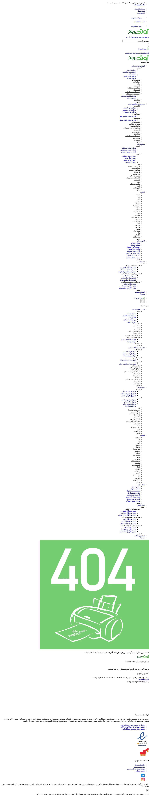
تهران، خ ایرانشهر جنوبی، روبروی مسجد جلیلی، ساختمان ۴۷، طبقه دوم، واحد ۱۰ (120, 677)
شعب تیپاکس (140, 771)
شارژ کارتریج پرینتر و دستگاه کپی (133, 725)
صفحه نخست (140, 9)
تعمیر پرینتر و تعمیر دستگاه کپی (133, 729)
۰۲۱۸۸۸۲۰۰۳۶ (139, 5)
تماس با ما (141, 13)
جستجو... (146, 41)
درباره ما (141, 11)
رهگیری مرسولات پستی (136, 769)
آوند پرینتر (97, 784)
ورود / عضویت (136, 18)
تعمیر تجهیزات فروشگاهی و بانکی (133, 727)
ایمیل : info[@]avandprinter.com (138, 682)
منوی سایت (145, 62)
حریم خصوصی (139, 767)
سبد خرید (138, 298)
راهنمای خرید (140, 765)
